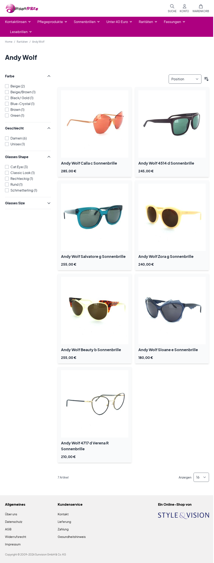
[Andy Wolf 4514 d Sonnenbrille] (172, 124)
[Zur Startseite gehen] (22, 8)
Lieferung (64, 521)
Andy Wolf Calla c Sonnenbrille (89, 163)
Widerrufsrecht (15, 537)
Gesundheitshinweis (72, 537)
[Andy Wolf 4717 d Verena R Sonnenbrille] (94, 404)
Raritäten (22, 41)
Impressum (13, 544)
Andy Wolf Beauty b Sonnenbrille (91, 349)
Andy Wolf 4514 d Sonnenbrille (166, 163)
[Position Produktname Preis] (185, 79)
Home (8, 41)
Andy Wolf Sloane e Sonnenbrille (168, 349)
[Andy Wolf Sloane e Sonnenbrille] (172, 310)
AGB (8, 529)
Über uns (11, 514)
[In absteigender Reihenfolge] (206, 79)
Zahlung (63, 529)
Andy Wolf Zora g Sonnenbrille (166, 256)
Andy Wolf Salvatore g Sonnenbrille (93, 256)
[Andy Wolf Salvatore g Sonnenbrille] (94, 217)
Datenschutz (13, 521)
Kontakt (63, 514)
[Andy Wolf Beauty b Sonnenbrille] (94, 310)
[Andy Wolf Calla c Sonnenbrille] (94, 124)
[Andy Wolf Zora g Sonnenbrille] (172, 217)
